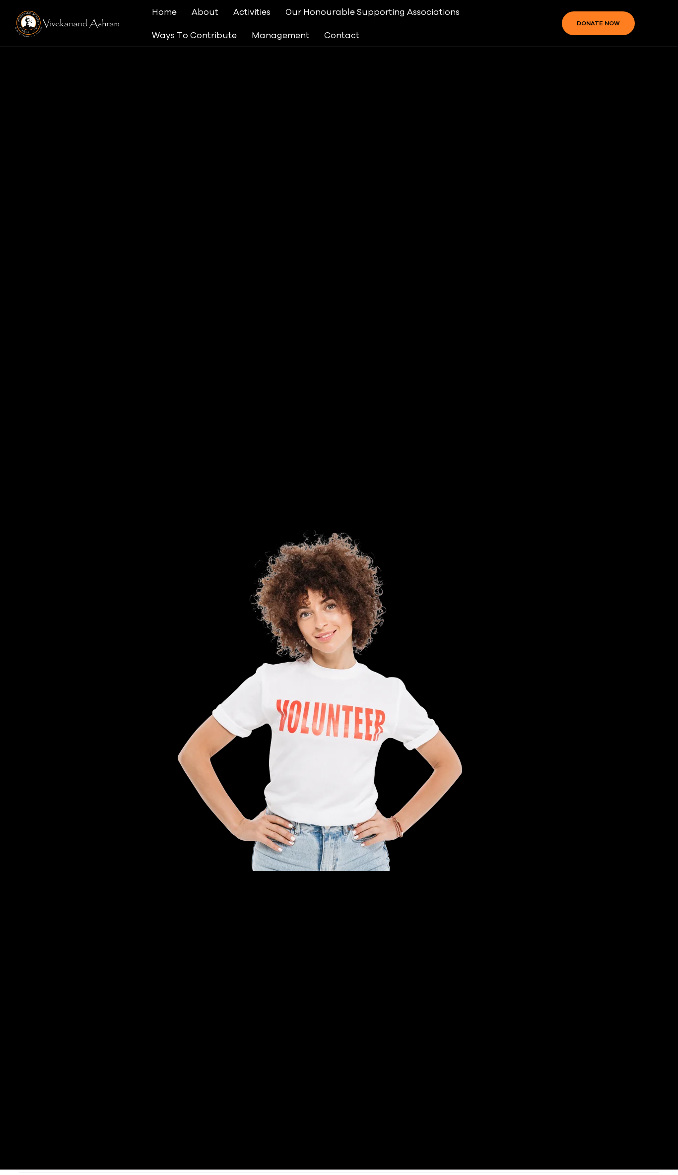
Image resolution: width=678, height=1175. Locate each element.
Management (280, 35)
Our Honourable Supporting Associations (372, 11)
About (205, 11)
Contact (341, 35)
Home (164, 11)
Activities (252, 11)
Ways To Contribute (194, 35)
